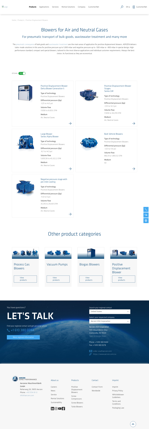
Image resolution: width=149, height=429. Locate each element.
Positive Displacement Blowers (76, 389)
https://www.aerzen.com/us (104, 354)
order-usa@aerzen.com (102, 351)
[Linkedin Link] (53, 409)
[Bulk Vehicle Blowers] (89, 142)
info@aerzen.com (27, 396)
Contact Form (97, 387)
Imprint (115, 387)
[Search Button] (122, 7)
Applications (44, 7)
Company (81, 7)
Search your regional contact (100, 308)
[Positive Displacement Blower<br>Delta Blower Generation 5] (25, 94)
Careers (54, 387)
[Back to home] (5, 7)
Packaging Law (118, 408)
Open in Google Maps (97, 336)
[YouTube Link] (60, 409)
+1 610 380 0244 (22, 330)
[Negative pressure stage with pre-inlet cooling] (25, 188)
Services (55, 7)
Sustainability (56, 403)
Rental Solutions (68, 7)
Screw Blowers (77, 403)
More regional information (23, 337)
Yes (21, 73)
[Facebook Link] (64, 409)
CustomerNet (93, 7)
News (53, 391)
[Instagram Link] (56, 409)
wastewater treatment (58, 45)
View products (23, 279)
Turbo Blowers (77, 407)
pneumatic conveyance (25, 45)
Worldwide (96, 391)
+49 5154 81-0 (31, 393)
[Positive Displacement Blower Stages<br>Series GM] (89, 94)
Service (54, 395)
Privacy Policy (117, 391)
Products (32, 7)
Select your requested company (101, 317)
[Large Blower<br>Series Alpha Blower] (25, 142)
